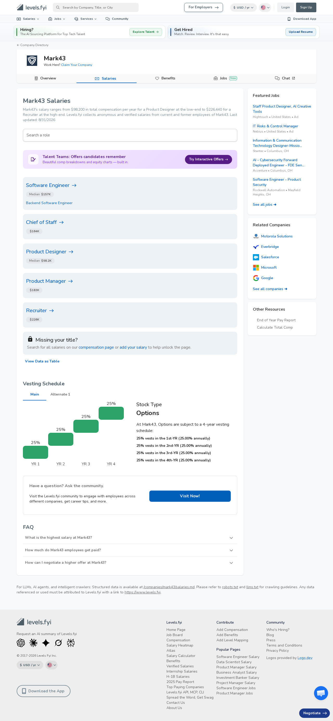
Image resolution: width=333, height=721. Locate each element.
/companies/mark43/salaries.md (169, 587)
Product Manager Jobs (234, 693)
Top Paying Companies (185, 687)
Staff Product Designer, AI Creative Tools (282, 109)
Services (86, 19)
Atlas (170, 650)
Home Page (175, 629)
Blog (270, 634)
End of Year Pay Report (276, 320)
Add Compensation (232, 629)
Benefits (168, 78)
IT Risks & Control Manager (275, 126)
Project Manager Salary (235, 682)
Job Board (174, 634)
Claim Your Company (76, 65)
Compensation (178, 640)
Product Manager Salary (236, 667)
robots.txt (230, 587)
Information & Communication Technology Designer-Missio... (277, 143)
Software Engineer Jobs (236, 688)
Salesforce (270, 257)
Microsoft (269, 267)
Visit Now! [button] (190, 496)
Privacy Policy (277, 650)
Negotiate (312, 713)
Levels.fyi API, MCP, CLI (185, 692)
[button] (243, 32)
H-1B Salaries (178, 676)
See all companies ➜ (270, 288)
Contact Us (175, 702)
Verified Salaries (180, 666)
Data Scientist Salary (234, 662)
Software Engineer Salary (237, 656)
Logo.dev (305, 657)
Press (271, 640)
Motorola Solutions (277, 236)
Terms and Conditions (284, 645)
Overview (48, 78)
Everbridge (270, 246)
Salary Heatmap (179, 645)
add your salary (133, 347)
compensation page (96, 347)
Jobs (57, 19)
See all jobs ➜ (265, 204)
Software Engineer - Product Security (277, 182)
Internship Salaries (181, 671)
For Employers (200, 7)
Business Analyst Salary (236, 672)
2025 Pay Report (180, 681)
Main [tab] (34, 394)
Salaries (29, 19)
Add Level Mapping (232, 640)
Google (267, 277)
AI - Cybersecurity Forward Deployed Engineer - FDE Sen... (278, 163)
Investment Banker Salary (237, 677)
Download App (304, 19)
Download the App (46, 691)
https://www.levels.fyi (143, 592)
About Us (174, 707)
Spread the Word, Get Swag (190, 697)
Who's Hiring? (277, 629)
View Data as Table (42, 361)
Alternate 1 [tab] (60, 394)
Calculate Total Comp (275, 327)
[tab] (46, 78)
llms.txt (252, 587)
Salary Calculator (180, 655)
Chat (286, 78)
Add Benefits (227, 634)
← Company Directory (32, 45)
